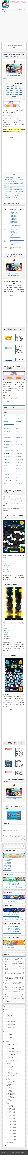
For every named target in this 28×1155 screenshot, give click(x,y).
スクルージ (6, 465)
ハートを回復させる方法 (11, 1025)
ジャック (6, 459)
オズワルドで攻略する (11, 197)
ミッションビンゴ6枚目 (10, 1115)
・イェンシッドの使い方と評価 (10, 914)
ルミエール (6, 474)
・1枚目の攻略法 (13, 213)
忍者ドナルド (19, 465)
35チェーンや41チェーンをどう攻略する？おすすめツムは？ (19, 338)
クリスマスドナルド (8, 444)
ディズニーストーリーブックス (12, 1060)
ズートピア (8, 1079)
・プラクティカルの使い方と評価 (11, 916)
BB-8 (5, 415)
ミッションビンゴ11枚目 (11, 1123)
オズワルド (6, 428)
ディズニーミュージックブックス (12, 1051)
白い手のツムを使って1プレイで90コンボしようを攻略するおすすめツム (8, 837)
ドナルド (18, 418)
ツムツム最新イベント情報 (12, 177)
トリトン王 (18, 421)
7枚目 (16, 88)
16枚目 (20, 92)
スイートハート (9, 1069)
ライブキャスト (9, 1100)
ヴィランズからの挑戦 (10, 1081)
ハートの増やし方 (9, 1105)
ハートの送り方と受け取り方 (11, 1027)
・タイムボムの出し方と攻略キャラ (11, 926)
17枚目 (7, 94)
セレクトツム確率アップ (11, 1097)
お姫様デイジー (7, 437)
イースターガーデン (10, 1050)
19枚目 (16, 94)
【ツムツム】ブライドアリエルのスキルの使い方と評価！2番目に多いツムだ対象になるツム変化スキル (14, 974)
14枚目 (12, 92)
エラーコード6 (9, 1037)
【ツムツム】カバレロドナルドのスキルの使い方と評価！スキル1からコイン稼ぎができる (14, 991)
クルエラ (6, 447)
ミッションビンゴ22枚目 (11, 1137)
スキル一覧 (7, 1041)
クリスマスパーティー (10, 1054)
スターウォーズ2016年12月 (11, 1073)
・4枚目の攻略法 (13, 218)
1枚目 (8, 87)
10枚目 (11, 90)
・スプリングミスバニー (15, 237)
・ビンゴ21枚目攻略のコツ (16, 227)
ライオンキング (9, 1082)
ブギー (5, 483)
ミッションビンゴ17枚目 (11, 1132)
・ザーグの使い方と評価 (9, 901)
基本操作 (7, 1103)
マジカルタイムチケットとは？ (12, 1017)
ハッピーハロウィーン (10, 1091)
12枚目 (20, 90)
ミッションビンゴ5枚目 (10, 1114)
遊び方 (5, 830)
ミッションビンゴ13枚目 (11, 1126)
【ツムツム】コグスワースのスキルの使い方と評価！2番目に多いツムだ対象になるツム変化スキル (14, 979)
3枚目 (16, 87)
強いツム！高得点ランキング (11, 1043)
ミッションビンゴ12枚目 (11, 1124)
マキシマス (18, 474)
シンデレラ (8, 1078)
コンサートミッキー (8, 450)
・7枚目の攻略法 (13, 222)
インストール (8, 1011)
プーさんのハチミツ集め (11, 1056)
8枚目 (20, 88)
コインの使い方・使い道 (11, 1024)
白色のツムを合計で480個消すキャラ (13, 189)
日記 (6, 1145)
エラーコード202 (9, 1039)
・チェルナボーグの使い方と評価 (11, 912)
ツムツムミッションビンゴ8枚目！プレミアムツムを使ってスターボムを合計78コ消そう (19, 752)
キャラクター (8, 1009)
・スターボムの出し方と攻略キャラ (11, 929)
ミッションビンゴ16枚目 (11, 1130)
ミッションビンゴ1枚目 (10, 1108)
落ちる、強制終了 (9, 1034)
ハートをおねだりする (10, 1028)
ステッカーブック (9, 1057)
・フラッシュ (13, 235)
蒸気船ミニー (19, 462)
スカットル (6, 462)
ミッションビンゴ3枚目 (10, 1111)
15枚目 (16, 92)
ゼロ (5, 468)
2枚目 (12, 87)
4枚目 (20, 87)
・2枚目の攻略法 (13, 215)
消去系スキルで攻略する (12, 195)
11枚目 (16, 90)
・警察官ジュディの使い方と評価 (11, 883)
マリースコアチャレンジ (11, 1084)
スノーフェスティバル (10, 1070)
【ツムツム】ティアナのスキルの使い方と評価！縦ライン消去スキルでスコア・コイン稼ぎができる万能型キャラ (14, 968)
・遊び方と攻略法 (14, 212)
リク (17, 447)
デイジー (18, 415)
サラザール (6, 477)
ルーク (17, 450)
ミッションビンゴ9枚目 (10, 1120)
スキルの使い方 (9, 1015)
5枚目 (8, 88)
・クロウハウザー (14, 234)
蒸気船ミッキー (19, 459)
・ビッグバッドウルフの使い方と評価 (12, 917)
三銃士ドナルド (19, 453)
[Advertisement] (14, 27)
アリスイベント (9, 1076)
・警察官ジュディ (14, 232)
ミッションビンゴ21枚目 (11, 1136)
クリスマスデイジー (8, 441)
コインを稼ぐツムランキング (11, 1044)
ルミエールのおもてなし (11, 1064)
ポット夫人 (18, 434)
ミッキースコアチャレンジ (11, 1090)
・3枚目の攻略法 (13, 216)
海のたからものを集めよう (11, 1093)
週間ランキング (9, 1018)
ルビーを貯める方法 (10, 1019)
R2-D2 (5, 418)
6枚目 (12, 88)
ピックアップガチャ (10, 1096)
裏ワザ (7, 1140)
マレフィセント (19, 444)
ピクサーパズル (9, 1061)
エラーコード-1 (9, 1035)
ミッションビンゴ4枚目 (10, 1112)
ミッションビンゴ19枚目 (11, 1133)
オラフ (5, 434)
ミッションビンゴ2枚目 (10, 1109)
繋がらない (8, 1033)
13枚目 (7, 92)
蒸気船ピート (19, 456)
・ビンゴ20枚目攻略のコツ (16, 225)
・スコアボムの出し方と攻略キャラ (11, 931)
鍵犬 (17, 477)
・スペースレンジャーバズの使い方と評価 (13, 899)
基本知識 (7, 1014)
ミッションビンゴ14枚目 (11, 1127)
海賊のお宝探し (9, 1063)
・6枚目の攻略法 (13, 221)
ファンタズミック (9, 1066)
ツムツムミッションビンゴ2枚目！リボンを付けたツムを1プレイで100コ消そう (19, 350)
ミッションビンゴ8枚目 (10, 1118)
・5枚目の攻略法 (13, 219)
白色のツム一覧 (8, 187)
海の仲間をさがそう (10, 1075)
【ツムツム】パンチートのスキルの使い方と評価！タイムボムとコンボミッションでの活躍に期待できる (14, 1000)
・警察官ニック (13, 231)
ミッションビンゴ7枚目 (10, 1117)
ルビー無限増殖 (10, 1142)
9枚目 (7, 90)
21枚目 (14, 96)
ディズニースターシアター (11, 1052)
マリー (17, 441)
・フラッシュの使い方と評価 (10, 886)
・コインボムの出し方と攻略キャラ (11, 928)
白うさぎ (18, 468)
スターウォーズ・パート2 (11, 1088)
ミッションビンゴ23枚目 (11, 1139)
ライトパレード (9, 1072)
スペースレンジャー (10, 1048)
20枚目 (20, 94)
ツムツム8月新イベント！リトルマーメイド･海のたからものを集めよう (19, 763)
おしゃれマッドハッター (10, 636)
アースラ (6, 421)
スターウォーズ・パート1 (11, 1087)
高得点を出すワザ (9, 1106)
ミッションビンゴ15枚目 (11, 1129)
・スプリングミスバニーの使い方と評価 (12, 887)
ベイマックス (19, 428)
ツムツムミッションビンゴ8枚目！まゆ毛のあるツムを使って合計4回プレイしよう (19, 775)
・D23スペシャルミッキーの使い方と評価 (13, 919)
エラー (6, 1031)
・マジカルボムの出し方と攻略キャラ (12, 933)
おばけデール (7, 431)
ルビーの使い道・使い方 (11, 1021)
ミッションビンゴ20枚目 (11, 1134)
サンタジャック (7, 456)
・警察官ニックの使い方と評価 (10, 881)
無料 (6, 1102)
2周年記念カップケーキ (10, 1085)
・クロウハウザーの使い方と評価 (11, 884)
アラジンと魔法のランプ (11, 1094)
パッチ (17, 480)
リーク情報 (8, 1099)
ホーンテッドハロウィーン (12, 830)
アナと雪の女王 (9, 1067)
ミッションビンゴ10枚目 (11, 1121)
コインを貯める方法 (10, 1023)
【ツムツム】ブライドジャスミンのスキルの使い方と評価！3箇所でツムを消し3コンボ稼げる (14, 963)
